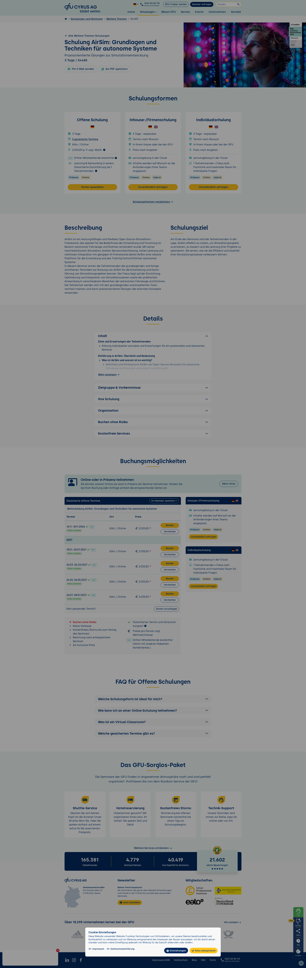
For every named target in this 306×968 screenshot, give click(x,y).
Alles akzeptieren (204, 950)
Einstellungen (177, 950)
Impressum (98, 949)
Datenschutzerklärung (122, 949)
